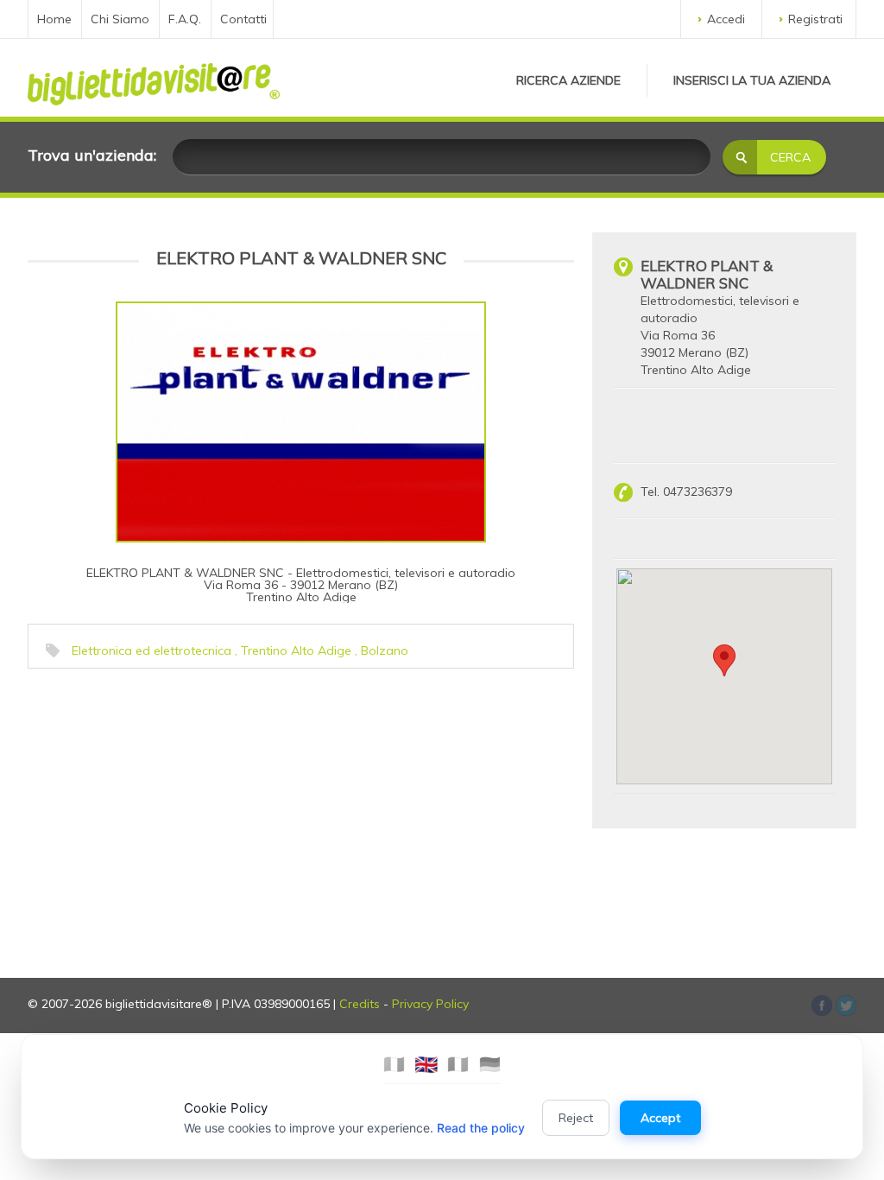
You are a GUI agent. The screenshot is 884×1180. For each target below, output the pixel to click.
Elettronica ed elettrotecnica (151, 650)
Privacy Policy (430, 1004)
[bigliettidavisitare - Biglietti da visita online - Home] (154, 79)
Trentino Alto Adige (296, 650)
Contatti (243, 19)
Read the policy (481, 1127)
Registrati (815, 19)
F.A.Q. (184, 19)
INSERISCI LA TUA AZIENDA (751, 80)
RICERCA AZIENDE (568, 80)
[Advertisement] (161, 785)
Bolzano (384, 650)
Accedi (726, 19)
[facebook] (846, 1005)
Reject (576, 1118)
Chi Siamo (120, 19)
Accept (660, 1118)
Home (54, 19)
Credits (359, 1004)
